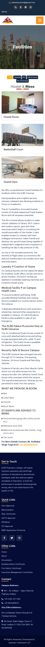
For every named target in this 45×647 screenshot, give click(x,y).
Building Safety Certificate (13, 564)
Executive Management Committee (17, 572)
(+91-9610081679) (28, 445)
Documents (7, 560)
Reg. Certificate (9, 514)
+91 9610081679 (11, 603)
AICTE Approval (8, 518)
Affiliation (6, 522)
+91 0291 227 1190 (12, 599)
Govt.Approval (8, 506)
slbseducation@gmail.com (23, 3)
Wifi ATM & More (22, 81)
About (4, 556)
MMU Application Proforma (13, 530)
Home (4, 552)
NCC (24, 77)
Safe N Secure (32, 77)
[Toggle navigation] (40, 20)
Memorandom (8, 510)
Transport (17, 77)
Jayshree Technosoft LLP (19, 643)
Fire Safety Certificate (11, 568)
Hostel (10, 77)
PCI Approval (7, 526)
